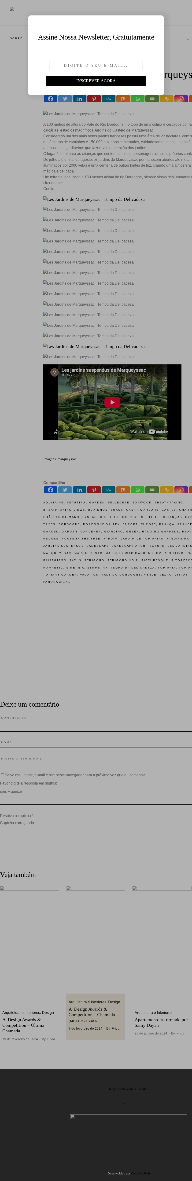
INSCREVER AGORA (96, 80)
